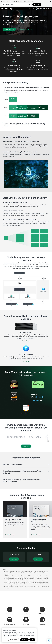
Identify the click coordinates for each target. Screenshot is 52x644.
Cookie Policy (16, 635)
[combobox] (16, 4)
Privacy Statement (7, 635)
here (45, 572)
